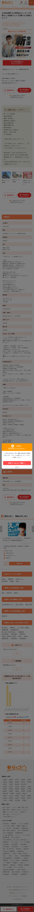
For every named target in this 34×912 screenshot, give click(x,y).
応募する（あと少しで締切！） (17, 463)
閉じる (17, 467)
